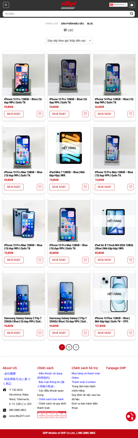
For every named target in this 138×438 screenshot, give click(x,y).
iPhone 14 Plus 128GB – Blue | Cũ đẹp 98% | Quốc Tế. (114, 101)
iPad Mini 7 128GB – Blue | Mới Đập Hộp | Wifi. (67, 174)
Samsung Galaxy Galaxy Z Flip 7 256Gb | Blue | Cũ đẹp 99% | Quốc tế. (68, 320)
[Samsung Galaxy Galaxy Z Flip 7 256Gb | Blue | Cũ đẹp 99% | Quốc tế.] (69, 294)
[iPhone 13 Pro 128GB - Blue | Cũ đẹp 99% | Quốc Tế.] (69, 75)
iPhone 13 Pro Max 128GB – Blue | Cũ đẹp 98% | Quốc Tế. (23, 174)
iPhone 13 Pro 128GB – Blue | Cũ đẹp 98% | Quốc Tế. (23, 101)
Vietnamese (118, 4)
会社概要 (10, 373)
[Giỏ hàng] (132, 5)
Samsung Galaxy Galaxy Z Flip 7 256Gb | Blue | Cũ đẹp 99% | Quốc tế (23, 320)
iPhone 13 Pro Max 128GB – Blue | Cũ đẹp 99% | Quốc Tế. (114, 174)
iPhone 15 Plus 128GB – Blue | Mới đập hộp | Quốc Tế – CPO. (112, 320)
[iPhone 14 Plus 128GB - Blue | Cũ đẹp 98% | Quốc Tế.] (114, 75)
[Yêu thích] (40, 114)
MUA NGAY (13, 113)
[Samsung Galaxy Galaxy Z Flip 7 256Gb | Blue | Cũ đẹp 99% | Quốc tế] (24, 294)
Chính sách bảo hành (51, 399)
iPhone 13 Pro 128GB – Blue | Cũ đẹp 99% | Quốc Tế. (68, 101)
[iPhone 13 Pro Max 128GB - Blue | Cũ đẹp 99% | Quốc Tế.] (114, 148)
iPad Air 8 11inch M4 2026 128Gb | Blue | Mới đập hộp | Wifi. (114, 247)
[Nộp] (131, 14)
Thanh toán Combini (84, 382)
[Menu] (6, 5)
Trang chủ (51, 23)
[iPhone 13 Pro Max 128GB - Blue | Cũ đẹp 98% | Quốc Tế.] (24, 148)
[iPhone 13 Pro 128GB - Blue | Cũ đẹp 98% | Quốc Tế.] (24, 75)
